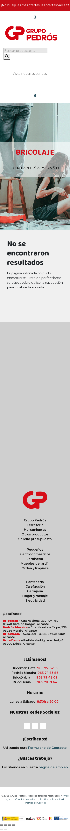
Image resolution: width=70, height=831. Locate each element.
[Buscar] (7, 57)
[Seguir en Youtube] (43, 726)
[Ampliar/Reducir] (1, 825)
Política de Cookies (35, 802)
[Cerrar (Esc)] (13, 825)
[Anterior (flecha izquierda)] (1, 829)
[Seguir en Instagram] (35, 726)
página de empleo (53, 767)
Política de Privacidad (52, 799)
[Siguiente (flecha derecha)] (5, 829)
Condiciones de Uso (26, 799)
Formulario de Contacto (47, 748)
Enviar (58, 467)
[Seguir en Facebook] (27, 726)
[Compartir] (9, 825)
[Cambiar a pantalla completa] (5, 825)
